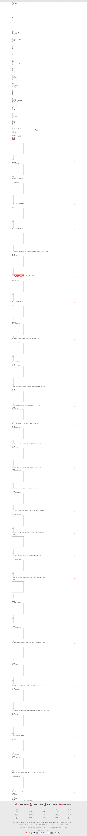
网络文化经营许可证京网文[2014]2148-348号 (48, 826)
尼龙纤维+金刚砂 (15, 95)
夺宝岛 (69, 811)
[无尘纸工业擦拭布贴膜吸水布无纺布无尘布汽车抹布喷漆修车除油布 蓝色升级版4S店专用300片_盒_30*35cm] (18, 670)
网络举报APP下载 (58, 833)
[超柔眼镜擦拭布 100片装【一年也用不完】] (13, 247)
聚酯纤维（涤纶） (15, 101)
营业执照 (66, 827)
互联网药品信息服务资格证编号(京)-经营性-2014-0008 (48, 824)
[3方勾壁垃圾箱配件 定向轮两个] (13, 530)
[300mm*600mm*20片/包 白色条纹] (13, 270)
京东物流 (19, 135)
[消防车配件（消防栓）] (13, 622)
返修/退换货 (57, 815)
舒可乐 (13, 27)
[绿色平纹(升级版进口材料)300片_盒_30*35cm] (13, 682)
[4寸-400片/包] (13, 158)
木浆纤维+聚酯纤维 (15, 87)
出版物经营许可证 (36, 826)
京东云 (48, 830)
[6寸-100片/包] (13, 157)
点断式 (13, 114)
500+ (13, 322)
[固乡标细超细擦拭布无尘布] (18, 348)
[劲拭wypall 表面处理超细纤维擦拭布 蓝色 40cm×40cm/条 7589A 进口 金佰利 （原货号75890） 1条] (18, 763)
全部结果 (13, 2)
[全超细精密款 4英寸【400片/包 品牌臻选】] (13, 223)
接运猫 (13, 31)
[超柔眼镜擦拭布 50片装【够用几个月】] (13, 248)
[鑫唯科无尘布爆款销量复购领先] (18, 213)
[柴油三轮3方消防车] (13, 620)
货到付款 (19, 136)
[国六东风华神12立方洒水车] (13, 572)
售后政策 (56, 811)
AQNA (13, 30)
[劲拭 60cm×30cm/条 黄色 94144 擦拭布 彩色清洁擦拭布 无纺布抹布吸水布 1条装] (18, 329)
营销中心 (34, 822)
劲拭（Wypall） (14, 33)
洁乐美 (13, 54)
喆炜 (13, 60)
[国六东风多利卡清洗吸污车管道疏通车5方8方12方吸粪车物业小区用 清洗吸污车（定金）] (18, 476)
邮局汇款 (43, 815)
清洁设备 (13, 72)
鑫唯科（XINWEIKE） (15, 32)
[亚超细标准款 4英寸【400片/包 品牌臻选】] (13, 220)
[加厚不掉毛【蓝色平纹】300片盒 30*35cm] (13, 702)
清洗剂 (13, 75)
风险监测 (54, 822)
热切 (13, 110)
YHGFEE (13, 37)
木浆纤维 (13, 86)
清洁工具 (13, 76)
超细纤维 (13, 90)
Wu (12, 62)
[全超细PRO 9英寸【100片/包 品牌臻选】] (13, 197)
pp (12, 93)
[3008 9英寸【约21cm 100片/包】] (13, 383)
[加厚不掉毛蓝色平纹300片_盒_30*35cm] (13, 679)
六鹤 (13, 26)
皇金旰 (13, 57)
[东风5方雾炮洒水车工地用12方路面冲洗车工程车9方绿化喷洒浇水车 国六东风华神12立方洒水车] (18, 565)
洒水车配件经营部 (15, 408)
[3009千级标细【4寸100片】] (13, 355)
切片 (13, 112)
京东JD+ (69, 818)
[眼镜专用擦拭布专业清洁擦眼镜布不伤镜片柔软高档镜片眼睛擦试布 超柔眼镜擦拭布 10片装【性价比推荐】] (18, 238)
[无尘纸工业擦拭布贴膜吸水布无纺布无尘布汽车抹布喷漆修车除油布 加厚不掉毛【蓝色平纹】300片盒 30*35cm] (18, 695)
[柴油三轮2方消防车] (13, 464)
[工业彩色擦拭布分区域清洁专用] (18, 261)
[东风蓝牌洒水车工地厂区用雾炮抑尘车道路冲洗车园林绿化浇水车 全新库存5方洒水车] (18, 541)
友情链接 (42, 822)
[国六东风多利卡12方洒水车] (13, 575)
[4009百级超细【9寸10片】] (13, 360)
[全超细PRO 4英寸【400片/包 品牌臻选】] (13, 202)
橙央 (13, 47)
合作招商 (26, 822)
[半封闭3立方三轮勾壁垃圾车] (13, 529)
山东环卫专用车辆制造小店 (16, 470)
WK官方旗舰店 (14, 255)
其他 (13, 83)
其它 (13, 94)
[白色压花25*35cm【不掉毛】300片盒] (13, 704)
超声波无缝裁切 (14, 116)
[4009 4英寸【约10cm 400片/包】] (13, 295)
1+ (12, 56)
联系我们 (18, 822)
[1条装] (13, 318)
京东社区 (50, 822)
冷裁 (13, 115)
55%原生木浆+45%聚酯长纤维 (17, 100)
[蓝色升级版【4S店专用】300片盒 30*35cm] (13, 709)
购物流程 (17, 811)
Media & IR (72, 822)
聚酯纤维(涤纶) (14, 105)
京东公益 (62, 822)
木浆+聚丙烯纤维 (15, 85)
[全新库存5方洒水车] (13, 549)
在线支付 (43, 813)
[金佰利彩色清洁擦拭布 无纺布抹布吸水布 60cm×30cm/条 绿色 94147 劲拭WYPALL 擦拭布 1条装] (18, 633)
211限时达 (30, 813)
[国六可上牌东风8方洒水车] (13, 552)
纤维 (13, 102)
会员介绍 (17, 813)
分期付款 (43, 814)
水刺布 (13, 106)
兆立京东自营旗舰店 (15, 280)
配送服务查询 (31, 814)
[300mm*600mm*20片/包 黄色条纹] (13, 268)
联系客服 (17, 818)
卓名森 (13, 38)
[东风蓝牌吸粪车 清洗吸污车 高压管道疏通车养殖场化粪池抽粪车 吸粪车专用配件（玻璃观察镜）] (18, 498)
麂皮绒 (13, 92)
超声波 (13, 113)
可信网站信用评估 (29, 833)
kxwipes (13, 52)
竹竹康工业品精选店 (15, 689)
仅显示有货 (14, 137)
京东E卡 (69, 815)
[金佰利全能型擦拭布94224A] (18, 745)
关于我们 (14, 822)
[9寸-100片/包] (13, 155)
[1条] (13, 771)
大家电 (16, 817)
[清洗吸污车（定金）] (13, 484)
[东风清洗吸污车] (13, 485)
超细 (13, 117)
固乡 (13, 44)
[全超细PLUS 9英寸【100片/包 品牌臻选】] (13, 200)
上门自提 (30, 811)
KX (12, 49)
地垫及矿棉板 (14, 77)
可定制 (13, 120)
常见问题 (17, 815)
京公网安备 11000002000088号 (24, 824)
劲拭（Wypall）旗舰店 (16, 323)
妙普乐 (13, 46)
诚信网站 (43, 833)
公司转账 (43, 817)
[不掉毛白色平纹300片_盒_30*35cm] (13, 681)
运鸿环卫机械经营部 (15, 447)
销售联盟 (46, 822)
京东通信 (69, 817)
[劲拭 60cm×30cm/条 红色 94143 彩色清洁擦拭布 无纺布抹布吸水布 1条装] (18, 311)
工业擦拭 (13, 71)
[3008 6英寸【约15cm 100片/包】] (13, 195)
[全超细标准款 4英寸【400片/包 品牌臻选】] (13, 227)
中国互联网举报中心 (50, 833)
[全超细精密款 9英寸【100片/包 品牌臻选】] (13, 225)
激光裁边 (13, 121)
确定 (13, 68)
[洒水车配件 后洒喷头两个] (13, 574)
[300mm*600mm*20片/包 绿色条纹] (13, 273)
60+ (12, 162)
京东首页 (14, 1)
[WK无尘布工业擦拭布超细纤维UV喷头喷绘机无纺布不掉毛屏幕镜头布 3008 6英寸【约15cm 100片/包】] (18, 371)
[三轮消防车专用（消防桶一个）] (13, 465)
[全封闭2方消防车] (13, 462)
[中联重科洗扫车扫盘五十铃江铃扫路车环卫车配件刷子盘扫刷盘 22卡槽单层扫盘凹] (18, 396)
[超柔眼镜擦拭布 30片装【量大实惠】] (13, 250)
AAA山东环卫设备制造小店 (16, 535)
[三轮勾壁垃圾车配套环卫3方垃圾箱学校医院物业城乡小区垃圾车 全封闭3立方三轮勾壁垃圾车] (18, 520)
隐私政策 (58, 822)
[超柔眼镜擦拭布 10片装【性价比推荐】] (13, 245)
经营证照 (49, 827)
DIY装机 (69, 813)
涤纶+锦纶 (13, 97)
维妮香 (13, 41)
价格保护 (56, 813)
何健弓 (13, 64)
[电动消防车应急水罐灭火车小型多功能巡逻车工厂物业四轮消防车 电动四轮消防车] (18, 586)
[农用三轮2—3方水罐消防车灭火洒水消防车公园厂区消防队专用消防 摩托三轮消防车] (18, 608)
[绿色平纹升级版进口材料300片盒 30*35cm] (13, 707)
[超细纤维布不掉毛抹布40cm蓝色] (18, 782)
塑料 (13, 98)
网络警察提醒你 (36, 833)
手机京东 (38, 822)
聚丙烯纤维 (14, 99)
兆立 (13, 48)
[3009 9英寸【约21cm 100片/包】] (13, 385)
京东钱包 (44, 830)
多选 (14, 69)
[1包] (13, 752)
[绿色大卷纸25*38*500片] (13, 684)
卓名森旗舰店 (14, 794)
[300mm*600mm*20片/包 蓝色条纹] (13, 272)
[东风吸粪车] (13, 507)
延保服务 (69, 814)
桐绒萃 (13, 45)
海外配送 (30, 817)
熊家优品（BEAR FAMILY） (16, 39)
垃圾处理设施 (14, 78)
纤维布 (13, 91)
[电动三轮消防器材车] (13, 617)
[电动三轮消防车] (13, 597)
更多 (13, 69)
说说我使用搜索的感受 (29, 800)
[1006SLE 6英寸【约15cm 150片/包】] (13, 729)
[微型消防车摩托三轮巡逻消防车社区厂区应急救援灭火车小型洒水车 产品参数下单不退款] (18, 433)
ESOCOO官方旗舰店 (15, 182)
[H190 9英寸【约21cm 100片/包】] (13, 296)
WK (12, 25)
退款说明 (56, 814)
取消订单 (56, 817)
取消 (14, 68)
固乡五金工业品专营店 (16, 365)
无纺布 (13, 84)
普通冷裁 (13, 122)
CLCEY (13, 55)
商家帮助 (30, 822)
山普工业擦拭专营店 (15, 163)
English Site (67, 822)
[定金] (13, 442)
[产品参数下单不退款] (13, 440)
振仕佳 (13, 42)
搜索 (24, 800)
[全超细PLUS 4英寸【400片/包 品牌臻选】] (13, 198)
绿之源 (13, 53)
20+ (12, 181)
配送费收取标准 (31, 815)
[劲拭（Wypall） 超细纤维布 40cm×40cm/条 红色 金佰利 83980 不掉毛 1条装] (18, 414)
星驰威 (13, 61)
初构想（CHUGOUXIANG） (17, 63)
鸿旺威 (13, 29)
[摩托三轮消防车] (13, 616)
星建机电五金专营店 (15, 714)
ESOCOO (13, 34)
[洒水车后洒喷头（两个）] (13, 554)
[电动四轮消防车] (13, 594)
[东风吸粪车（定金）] (13, 509)
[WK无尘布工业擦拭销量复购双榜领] (18, 188)
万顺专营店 (14, 207)
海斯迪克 (13, 40)
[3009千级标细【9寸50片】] (13, 358)
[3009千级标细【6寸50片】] (13, 357)
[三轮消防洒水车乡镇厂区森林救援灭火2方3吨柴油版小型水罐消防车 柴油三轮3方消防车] (18, 453)
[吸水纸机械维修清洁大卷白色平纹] (18, 169)
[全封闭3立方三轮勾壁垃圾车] (13, 527)
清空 (36, 130)
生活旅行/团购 (17, 814)
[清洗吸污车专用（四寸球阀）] (13, 487)
